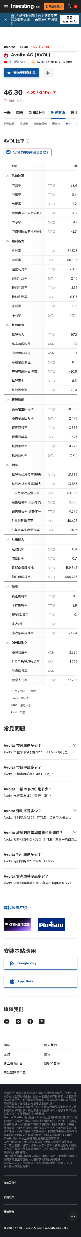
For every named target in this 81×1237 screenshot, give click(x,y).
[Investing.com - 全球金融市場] (26, 6)
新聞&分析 (37, 112)
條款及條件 (10, 1182)
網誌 (7, 1045)
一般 (7, 112)
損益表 (24, 123)
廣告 (47, 1054)
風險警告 (9, 1211)
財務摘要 (9, 123)
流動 (7, 1054)
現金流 (56, 123)
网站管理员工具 (15, 1073)
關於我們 (50, 1045)
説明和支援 (52, 1063)
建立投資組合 (13, 1063)
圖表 (19, 112)
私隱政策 (9, 1197)
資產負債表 (40, 123)
